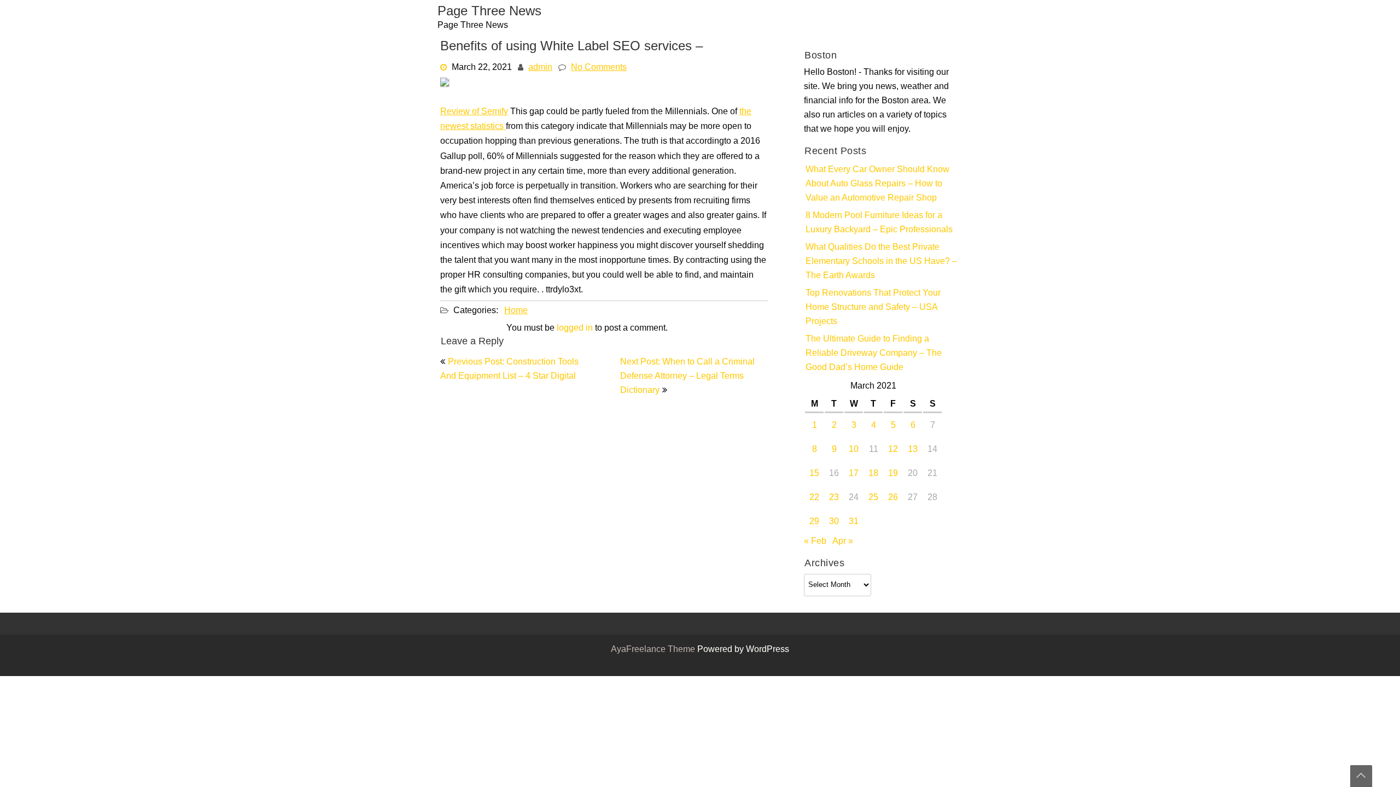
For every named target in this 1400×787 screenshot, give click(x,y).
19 (893, 474)
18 (873, 474)
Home (516, 311)
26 (893, 498)
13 (913, 450)
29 (814, 522)
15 (814, 474)
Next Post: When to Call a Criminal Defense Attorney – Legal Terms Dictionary (687, 376)
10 (854, 450)
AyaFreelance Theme (654, 650)
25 (873, 498)
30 (834, 522)
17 (854, 474)
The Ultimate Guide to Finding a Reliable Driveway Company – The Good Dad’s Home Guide (874, 353)
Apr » (842, 542)
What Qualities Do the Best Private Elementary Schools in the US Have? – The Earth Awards (881, 261)
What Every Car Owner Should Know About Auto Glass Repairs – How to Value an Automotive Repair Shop (877, 184)
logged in (575, 328)
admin (540, 68)
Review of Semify (474, 112)
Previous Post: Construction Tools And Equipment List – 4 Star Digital (509, 369)
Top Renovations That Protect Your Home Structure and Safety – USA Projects (873, 307)
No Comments (599, 68)
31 (854, 522)
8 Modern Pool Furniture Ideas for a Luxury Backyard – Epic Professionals (879, 223)
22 (814, 498)
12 (893, 450)
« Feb (815, 542)
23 (834, 498)
